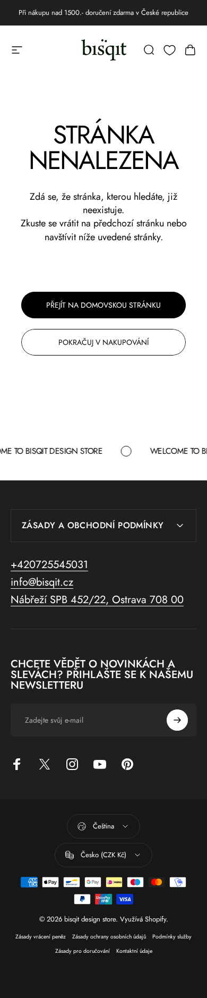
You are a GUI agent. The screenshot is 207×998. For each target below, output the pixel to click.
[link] (97, 599)
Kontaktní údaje (134, 951)
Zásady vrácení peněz (40, 937)
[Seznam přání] (169, 50)
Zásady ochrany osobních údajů (109, 937)
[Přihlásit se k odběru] (177, 720)
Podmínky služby (172, 937)
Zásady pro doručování (82, 951)
